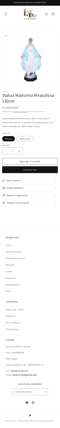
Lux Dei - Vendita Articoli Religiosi (24, 421)
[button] (6, 14)
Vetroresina (25, 138)
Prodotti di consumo (15, 258)
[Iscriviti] (44, 391)
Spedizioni (11, 316)
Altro (8, 291)
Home (8, 245)
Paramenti (10, 278)
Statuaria (10, 264)
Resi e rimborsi (13, 322)
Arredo (9, 271)
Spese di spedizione (21, 112)
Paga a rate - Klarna (15, 309)
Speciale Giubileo (14, 251)
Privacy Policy (12, 329)
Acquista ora (30, 169)
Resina (8, 138)
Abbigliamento (13, 284)
